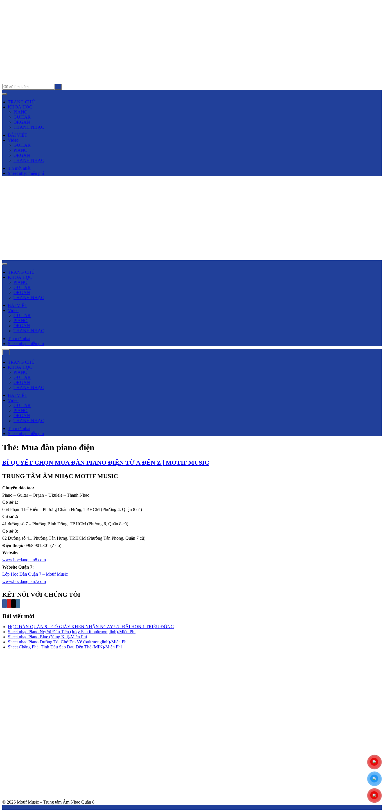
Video (13, 140)
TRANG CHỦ (21, 101)
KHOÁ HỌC (20, 107)
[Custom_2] (22, 603)
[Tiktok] (13, 603)
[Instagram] (18, 603)
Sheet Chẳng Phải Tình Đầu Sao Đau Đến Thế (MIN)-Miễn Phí (65, 646)
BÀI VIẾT (17, 135)
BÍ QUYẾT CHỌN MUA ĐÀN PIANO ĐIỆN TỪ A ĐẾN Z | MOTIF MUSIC (105, 462)
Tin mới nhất (19, 168)
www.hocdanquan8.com (24, 559)
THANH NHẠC (28, 127)
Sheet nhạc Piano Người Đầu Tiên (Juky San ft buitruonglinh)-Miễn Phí (71, 631)
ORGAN (21, 122)
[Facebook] (4, 603)
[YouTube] (9, 603)
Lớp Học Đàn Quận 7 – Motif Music (35, 574)
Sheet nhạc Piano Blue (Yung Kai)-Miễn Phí (47, 636)
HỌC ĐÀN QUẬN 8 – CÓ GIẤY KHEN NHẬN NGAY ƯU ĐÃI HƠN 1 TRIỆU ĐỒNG (91, 626)
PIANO (20, 112)
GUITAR (22, 117)
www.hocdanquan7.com (24, 581)
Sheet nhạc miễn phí (26, 173)
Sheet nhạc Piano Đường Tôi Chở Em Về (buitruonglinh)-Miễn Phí (68, 641)
